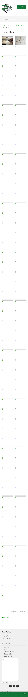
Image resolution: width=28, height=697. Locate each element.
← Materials (5, 617)
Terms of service (9, 651)
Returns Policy (8, 656)
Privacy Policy (8, 654)
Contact (6, 647)
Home (6, 19)
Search (14, 694)
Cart (22, 693)
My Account (4, 694)
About (6, 649)
